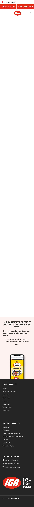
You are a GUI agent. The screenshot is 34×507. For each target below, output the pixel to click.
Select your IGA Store (9, 2)
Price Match (6, 443)
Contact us (6, 398)
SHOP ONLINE (10, 7)
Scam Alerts (6, 410)
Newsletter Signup (8, 446)
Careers (5, 401)
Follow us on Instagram (12, 467)
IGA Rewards (7, 430)
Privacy (5, 388)
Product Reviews (8, 407)
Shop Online (6, 427)
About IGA (6, 395)
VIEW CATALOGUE (26, 7)
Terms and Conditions (9, 391)
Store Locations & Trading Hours (13, 436)
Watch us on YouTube (12, 463)
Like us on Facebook (11, 460)
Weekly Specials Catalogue (11, 433)
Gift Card (5, 440)
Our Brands (6, 404)
